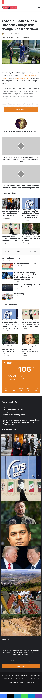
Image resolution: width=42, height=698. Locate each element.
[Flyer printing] (7, 296)
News (10, 16)
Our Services (12, 682)
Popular (8, 251)
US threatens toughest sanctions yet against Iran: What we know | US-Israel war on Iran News (11, 237)
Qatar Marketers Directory (12, 258)
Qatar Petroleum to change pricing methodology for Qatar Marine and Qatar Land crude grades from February (26, 276)
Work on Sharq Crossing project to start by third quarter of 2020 (27, 286)
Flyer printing (19, 294)
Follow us (5, 639)
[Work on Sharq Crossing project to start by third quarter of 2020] (7, 287)
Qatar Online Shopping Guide (25, 264)
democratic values (21, 78)
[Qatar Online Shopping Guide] (7, 266)
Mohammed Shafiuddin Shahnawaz (14, 34)
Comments (33, 251)
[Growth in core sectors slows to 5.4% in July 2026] (21, 580)
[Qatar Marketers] (10, 7)
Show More (20, 109)
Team (19, 679)
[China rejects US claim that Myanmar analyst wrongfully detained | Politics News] (21, 557)
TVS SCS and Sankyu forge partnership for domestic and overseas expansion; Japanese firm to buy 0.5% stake (31, 214)
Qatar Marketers (35, 675)
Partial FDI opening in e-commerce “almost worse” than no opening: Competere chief (31, 349)
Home (5, 16)
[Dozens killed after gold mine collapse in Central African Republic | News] (21, 625)
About (10, 679)
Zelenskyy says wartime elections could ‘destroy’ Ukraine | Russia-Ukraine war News (31, 237)
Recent (19, 251)
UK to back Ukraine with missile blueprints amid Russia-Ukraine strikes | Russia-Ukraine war (10, 213)
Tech (37, 679)
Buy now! (20, 682)
